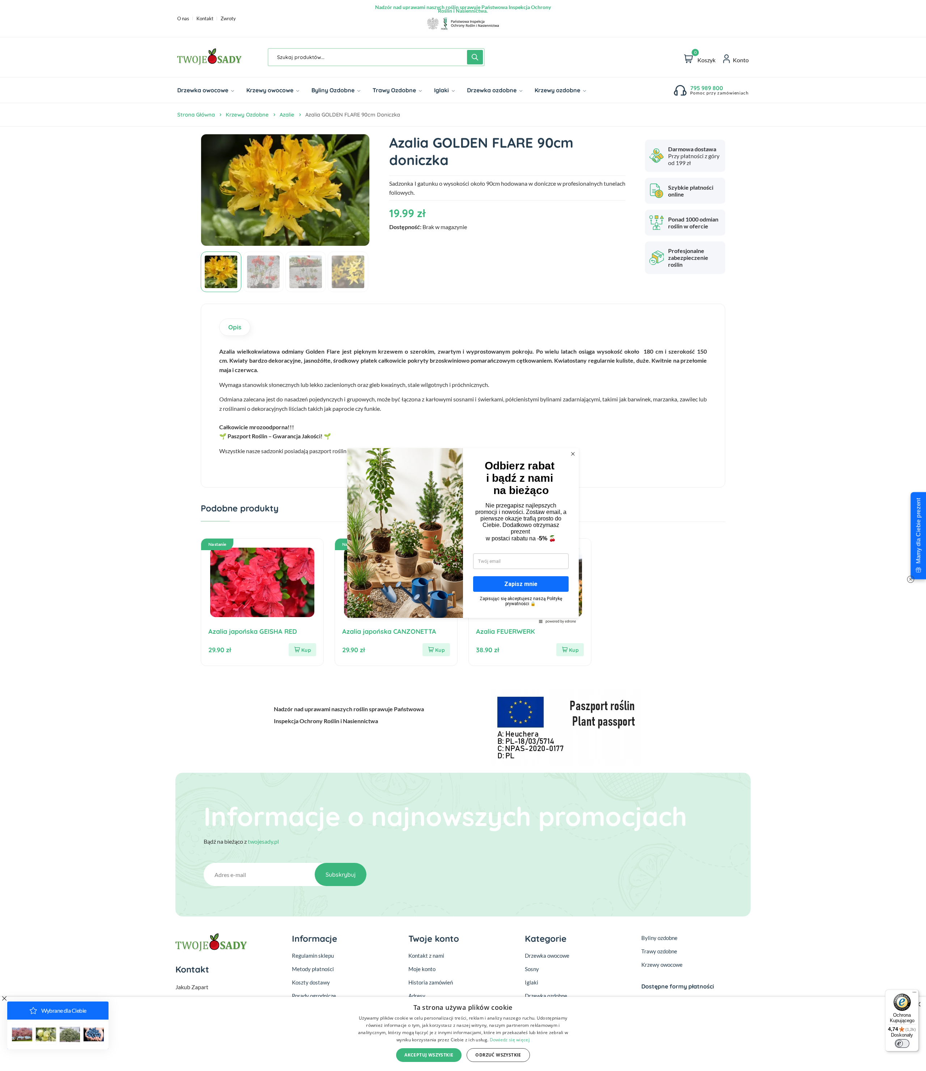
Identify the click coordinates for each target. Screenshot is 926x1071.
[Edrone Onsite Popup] (463, 535)
